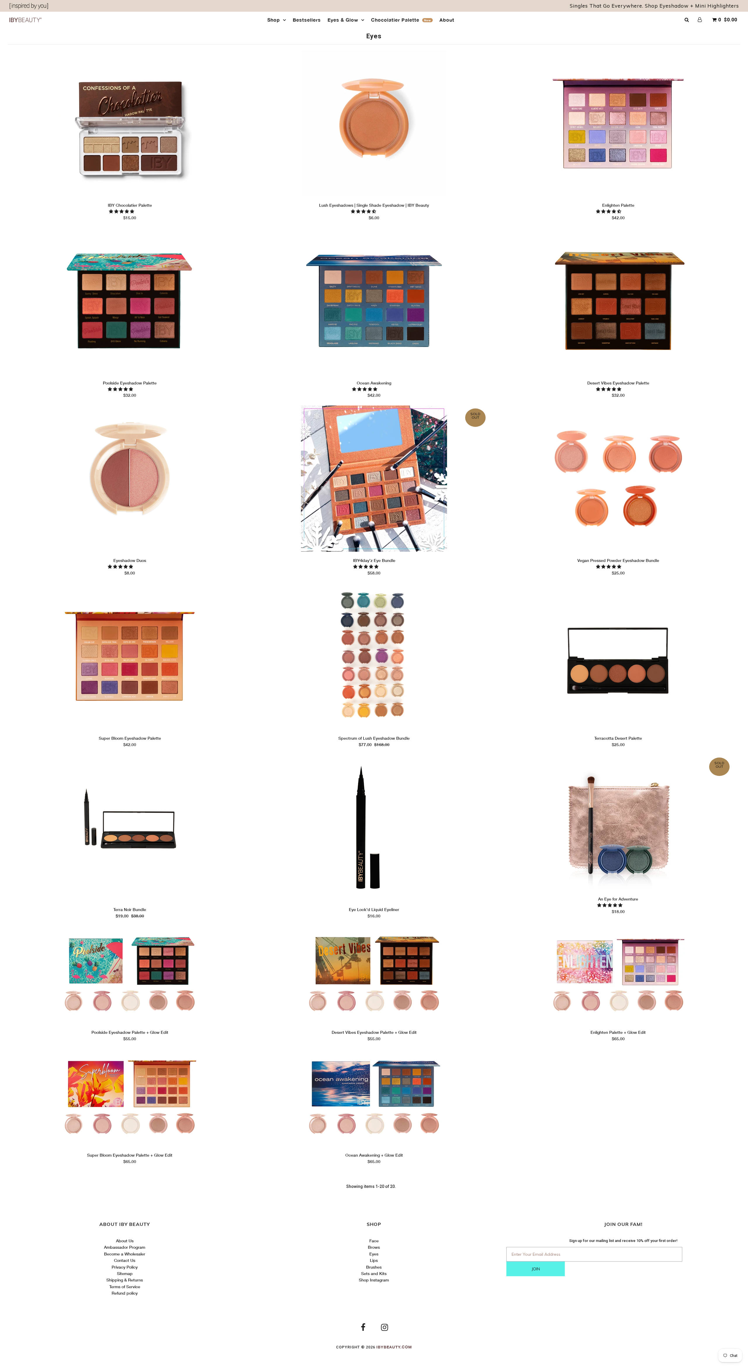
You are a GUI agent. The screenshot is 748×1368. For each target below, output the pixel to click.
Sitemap (125, 1273)
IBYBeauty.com (394, 1347)
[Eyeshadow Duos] (129, 479)
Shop (273, 20)
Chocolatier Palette (401, 20)
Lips (374, 1260)
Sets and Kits (374, 1273)
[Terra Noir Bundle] (129, 829)
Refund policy (125, 1293)
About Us (125, 1240)
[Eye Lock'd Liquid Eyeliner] (373, 829)
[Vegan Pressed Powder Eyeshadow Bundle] (618, 479)
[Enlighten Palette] (618, 124)
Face (374, 1240)
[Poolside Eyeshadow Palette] (129, 302)
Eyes (373, 1253)
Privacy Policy (125, 1267)
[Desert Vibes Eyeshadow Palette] (618, 302)
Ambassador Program (124, 1247)
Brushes (374, 1267)
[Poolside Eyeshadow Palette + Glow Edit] (129, 975)
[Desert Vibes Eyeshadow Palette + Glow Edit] (373, 975)
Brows (374, 1247)
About (446, 20)
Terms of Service (124, 1286)
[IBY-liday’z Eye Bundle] (373, 479)
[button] (122, 211)
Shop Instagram (374, 1279)
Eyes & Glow (343, 20)
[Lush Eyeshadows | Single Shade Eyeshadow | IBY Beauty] (373, 124)
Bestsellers (307, 20)
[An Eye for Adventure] (618, 823)
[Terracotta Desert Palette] (618, 657)
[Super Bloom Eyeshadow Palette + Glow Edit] (129, 1098)
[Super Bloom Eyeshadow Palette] (129, 657)
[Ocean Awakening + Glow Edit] (373, 1098)
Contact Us (124, 1260)
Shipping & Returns (124, 1279)
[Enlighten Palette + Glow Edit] (618, 975)
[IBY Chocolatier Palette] (129, 124)
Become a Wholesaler (124, 1253)
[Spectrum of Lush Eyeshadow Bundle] (373, 657)
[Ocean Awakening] (373, 302)
